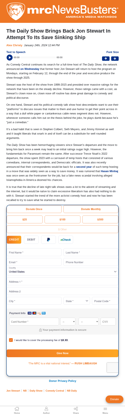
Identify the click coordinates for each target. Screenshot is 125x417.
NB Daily (72, 390)
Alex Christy (14, 45)
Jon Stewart (13, 390)
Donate (114, 399)
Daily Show (36, 390)
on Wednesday (29, 68)
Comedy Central (55, 390)
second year (84, 166)
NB (25, 390)
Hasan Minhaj (109, 171)
